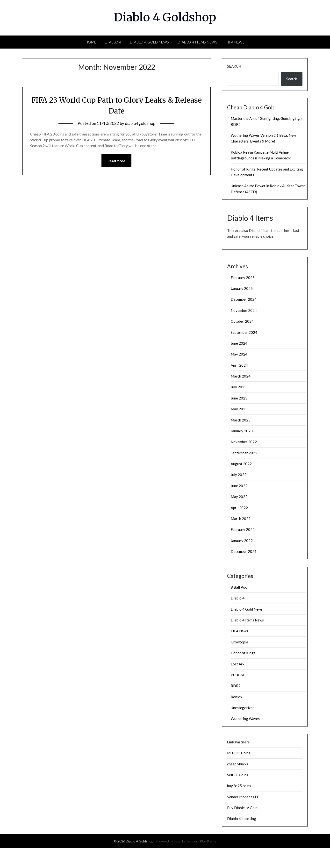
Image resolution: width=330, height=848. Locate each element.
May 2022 (239, 496)
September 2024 (244, 332)
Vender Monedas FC (243, 797)
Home (91, 42)
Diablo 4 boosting (241, 818)
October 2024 (242, 321)
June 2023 (239, 398)
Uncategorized (242, 707)
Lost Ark (237, 664)
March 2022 (241, 518)
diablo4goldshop (140, 123)
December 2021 (244, 551)
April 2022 (239, 508)
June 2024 (239, 343)
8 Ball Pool (239, 587)
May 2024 (239, 354)
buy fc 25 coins (239, 786)
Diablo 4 (113, 42)
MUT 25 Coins (238, 753)
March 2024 (241, 376)
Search (234, 66)
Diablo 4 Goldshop (165, 17)
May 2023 (239, 409)
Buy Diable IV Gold (242, 807)
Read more (116, 161)
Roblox (236, 697)
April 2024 (239, 365)
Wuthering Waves (245, 718)
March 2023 (241, 420)
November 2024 (244, 310)
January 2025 (242, 288)
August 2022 (241, 464)
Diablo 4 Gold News (149, 42)
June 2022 (239, 486)
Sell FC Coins (237, 775)
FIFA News (235, 42)
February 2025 (243, 277)
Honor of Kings (243, 653)
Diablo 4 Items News (197, 42)
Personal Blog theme (201, 841)
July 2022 (238, 474)
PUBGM (237, 675)
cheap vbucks (237, 764)
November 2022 (244, 442)
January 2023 (242, 431)
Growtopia (239, 642)
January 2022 (242, 540)
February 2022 (243, 529)
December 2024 (244, 299)
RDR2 (236, 686)
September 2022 (244, 453)
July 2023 (238, 387)
